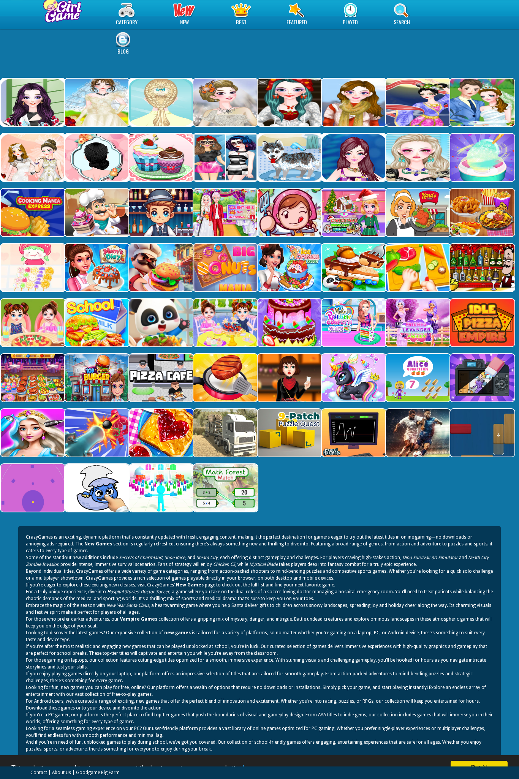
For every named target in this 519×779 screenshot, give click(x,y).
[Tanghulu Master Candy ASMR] (32, 267)
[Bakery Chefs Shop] (96, 212)
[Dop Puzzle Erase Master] (481, 377)
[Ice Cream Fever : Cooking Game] (289, 267)
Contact (38, 772)
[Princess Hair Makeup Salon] (32, 432)
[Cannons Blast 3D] (96, 432)
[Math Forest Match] (225, 487)
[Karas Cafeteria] (417, 212)
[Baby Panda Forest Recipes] (353, 267)
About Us (61, 772)
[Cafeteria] (289, 212)
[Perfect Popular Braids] (96, 157)
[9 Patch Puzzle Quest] (289, 432)
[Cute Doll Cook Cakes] (289, 322)
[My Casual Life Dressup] (32, 102)
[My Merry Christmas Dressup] (289, 102)
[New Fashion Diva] (225, 157)
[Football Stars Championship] (417, 432)
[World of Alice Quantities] (417, 377)
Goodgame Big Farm (98, 772)
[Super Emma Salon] (417, 157)
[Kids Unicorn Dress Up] (353, 377)
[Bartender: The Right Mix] (481, 267)
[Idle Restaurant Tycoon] (160, 267)
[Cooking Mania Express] (32, 212)
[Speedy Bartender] (160, 212)
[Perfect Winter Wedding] (225, 102)
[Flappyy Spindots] (32, 487)
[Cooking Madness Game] (225, 377)
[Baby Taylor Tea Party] (225, 322)
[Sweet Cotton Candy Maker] (481, 157)
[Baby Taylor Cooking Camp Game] (32, 322)
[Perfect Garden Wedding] (481, 102)
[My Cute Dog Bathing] (289, 157)
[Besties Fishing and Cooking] (353, 322)
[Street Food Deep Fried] (481, 212)
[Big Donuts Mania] (225, 267)
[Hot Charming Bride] (32, 157)
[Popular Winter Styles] (353, 102)
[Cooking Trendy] (32, 377)
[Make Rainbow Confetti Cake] (417, 322)
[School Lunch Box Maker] (96, 322)
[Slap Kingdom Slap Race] (160, 487)
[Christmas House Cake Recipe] (353, 212)
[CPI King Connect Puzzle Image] (96, 487)
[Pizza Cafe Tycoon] (160, 377)
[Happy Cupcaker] (160, 157)
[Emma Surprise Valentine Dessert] (225, 212)
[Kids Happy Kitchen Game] (417, 267)
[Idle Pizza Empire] (481, 322)
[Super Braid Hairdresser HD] (160, 102)
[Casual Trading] (353, 432)
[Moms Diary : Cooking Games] (96, 267)
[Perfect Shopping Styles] (353, 157)
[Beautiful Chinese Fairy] (417, 102)
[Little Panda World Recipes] (160, 322)
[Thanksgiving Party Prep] (289, 377)
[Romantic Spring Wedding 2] (96, 102)
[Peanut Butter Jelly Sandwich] (160, 432)
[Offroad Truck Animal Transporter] (225, 432)
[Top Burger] (96, 377)
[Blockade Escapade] (481, 432)
